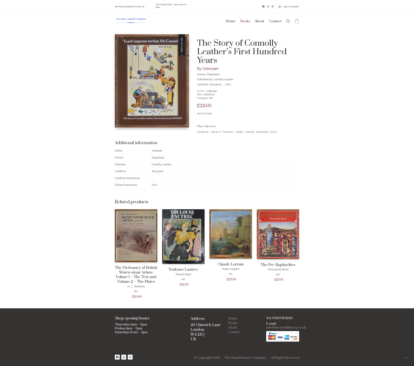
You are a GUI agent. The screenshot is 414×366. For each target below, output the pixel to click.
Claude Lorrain (231, 264)
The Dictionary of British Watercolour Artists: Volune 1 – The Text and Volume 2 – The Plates (136, 274)
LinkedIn (250, 132)
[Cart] (297, 21)
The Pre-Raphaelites (278, 265)
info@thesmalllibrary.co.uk (286, 328)
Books (232, 323)
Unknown (210, 69)
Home (232, 319)
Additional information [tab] (136, 143)
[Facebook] (117, 357)
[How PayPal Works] (282, 336)
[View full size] (120, 39)
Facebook (203, 132)
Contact (234, 332)
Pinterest (228, 132)
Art (211, 98)
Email (273, 132)
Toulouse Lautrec (183, 269)
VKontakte (262, 132)
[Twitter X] (123, 357)
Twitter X (215, 132)
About (232, 328)
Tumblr (239, 132)
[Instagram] (130, 357)
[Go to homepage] (131, 21)
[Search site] (288, 21)
